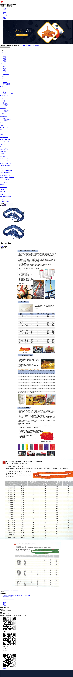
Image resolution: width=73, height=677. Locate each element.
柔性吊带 (4, 56)
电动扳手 (2, 199)
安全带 (4, 101)
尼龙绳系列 (3, 108)
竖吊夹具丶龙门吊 (6, 74)
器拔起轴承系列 (4, 160)
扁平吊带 (4, 57)
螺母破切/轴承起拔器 (5, 139)
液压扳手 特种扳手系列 (7, 119)
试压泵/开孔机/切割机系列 (6, 170)
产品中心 (10, 48)
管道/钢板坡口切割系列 (5, 196)
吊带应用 (4, 60)
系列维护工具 (3, 189)
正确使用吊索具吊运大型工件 (8, 599)
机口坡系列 (3, 194)
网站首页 (6, 48)
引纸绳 (1, 125)
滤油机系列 (3, 130)
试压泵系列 (5, 118)
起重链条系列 (3, 76)
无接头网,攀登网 (4, 149)
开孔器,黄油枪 (3, 191)
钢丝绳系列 (3, 78)
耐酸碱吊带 (5, 58)
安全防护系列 (3, 98)
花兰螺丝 (4, 92)
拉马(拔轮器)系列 (4, 137)
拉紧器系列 (3, 63)
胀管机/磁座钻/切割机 (5, 172)
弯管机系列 (3, 134)
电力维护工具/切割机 (5, 175)
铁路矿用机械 (3, 151)
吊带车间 (4, 61)
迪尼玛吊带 (20, 48)
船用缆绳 (2, 122)
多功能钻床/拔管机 (4, 179)
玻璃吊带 (4, 59)
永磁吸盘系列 (3, 113)
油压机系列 (3, 146)
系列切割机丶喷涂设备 (5, 182)
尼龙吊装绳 (5, 111)
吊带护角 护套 (5, 104)
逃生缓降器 (5, 105)
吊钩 (3, 88)
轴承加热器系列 (4, 127)
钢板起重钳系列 (4, 95)
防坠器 (4, 100)
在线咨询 (2, 246)
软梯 (3, 102)
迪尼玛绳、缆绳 (6, 110)
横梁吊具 (4, 70)
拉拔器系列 (3, 156)
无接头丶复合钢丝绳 (6, 84)
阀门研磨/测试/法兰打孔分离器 (7, 177)
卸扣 (3, 91)
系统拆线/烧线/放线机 (5, 165)
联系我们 (4, 605)
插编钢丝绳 (5, 82)
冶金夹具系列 (3, 66)
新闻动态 (4, 603)
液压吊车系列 (5, 120)
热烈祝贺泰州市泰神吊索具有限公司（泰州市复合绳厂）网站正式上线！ (16, 595)
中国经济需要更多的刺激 (7, 596)
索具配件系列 (3, 86)
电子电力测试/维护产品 (5, 163)
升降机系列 (3, 144)
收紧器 (1, 168)
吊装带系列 (15, 48)
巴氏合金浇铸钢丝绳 (6, 83)
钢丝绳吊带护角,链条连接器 (8, 93)
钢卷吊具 (4, 69)
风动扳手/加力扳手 (4, 201)
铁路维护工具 (3, 184)
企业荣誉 (4, 602)
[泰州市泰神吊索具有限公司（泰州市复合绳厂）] (2, 3)
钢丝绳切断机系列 (4, 141)
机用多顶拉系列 (4, 158)
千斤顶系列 (3, 132)
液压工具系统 (3, 116)
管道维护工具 (3, 187)
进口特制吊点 (3, 153)
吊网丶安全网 (5, 103)
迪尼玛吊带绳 (24, 45)
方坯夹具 (4, 71)
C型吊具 (4, 68)
